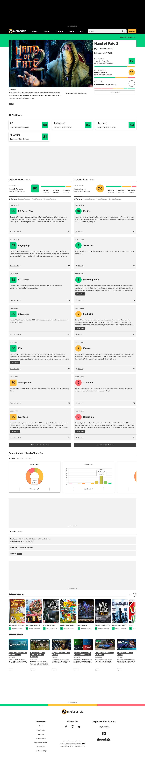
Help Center (41, 730)
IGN (16, 348)
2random (85, 383)
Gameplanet (21, 383)
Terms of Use (40, 747)
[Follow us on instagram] (72, 728)
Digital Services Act (41, 742)
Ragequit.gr (21, 245)
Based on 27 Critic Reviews (103, 63)
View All (28, 179)
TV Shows (59, 31)
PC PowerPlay (22, 211)
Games (34, 31)
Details (12, 531)
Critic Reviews (16, 179)
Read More (15, 362)
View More (33, 489)
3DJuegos (20, 314)
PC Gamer (20, 280)
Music (71, 31)
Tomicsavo (86, 245)
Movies (46, 31)
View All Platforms (106, 49)
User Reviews (81, 179)
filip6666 (85, 314)
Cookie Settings (41, 751)
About (41, 726)
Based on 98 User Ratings (103, 75)
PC (69, 232)
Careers (41, 734)
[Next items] (134, 595)
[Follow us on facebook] (66, 728)
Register (132, 31)
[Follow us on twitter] (79, 728)
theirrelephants (89, 280)
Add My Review (114, 92)
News (82, 31)
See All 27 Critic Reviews (40, 445)
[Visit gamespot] (104, 728)
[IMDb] (83, 744)
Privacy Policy (41, 738)
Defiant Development (127, 37)
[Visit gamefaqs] (104, 740)
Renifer (84, 211)
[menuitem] (35, 31)
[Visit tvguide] (104, 735)
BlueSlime (85, 417)
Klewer (84, 348)
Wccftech (19, 417)
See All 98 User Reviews (105, 445)
